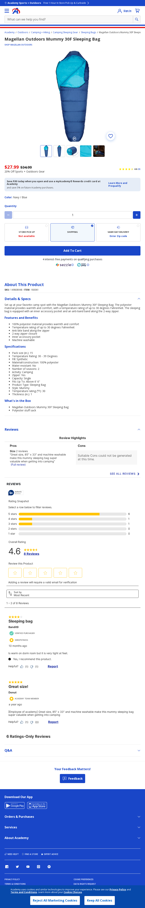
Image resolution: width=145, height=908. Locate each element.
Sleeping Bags (88, 32)
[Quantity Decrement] (8, 215)
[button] (123, 184)
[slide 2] (59, 151)
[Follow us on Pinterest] (49, 866)
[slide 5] (99, 151)
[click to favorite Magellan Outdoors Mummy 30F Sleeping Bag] (110, 136)
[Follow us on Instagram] (38, 866)
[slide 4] (86, 151)
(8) (139, 169)
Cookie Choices (73, 892)
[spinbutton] (72, 215)
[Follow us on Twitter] (17, 866)
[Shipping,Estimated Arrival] (73, 232)
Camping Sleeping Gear (65, 32)
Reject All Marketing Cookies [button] (55, 900)
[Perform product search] (136, 19)
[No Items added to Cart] (137, 11)
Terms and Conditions (24, 892)
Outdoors (23, 32)
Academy (10, 32)
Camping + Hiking (40, 32)
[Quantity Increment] (136, 215)
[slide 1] (46, 151)
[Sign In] (120, 11)
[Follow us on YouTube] (28, 866)
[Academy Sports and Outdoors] (16, 11)
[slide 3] (72, 151)
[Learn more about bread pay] (83, 265)
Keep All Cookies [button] (99, 900)
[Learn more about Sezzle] (64, 265)
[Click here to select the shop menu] (7, 11)
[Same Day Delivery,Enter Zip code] (118, 232)
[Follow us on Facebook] (7, 866)
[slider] (72, 96)
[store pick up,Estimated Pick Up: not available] (27, 232)
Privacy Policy (118, 889)
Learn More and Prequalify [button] (117, 184)
